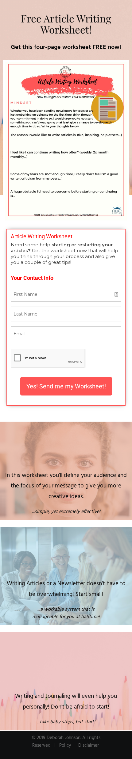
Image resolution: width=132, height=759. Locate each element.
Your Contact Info (32, 278)
